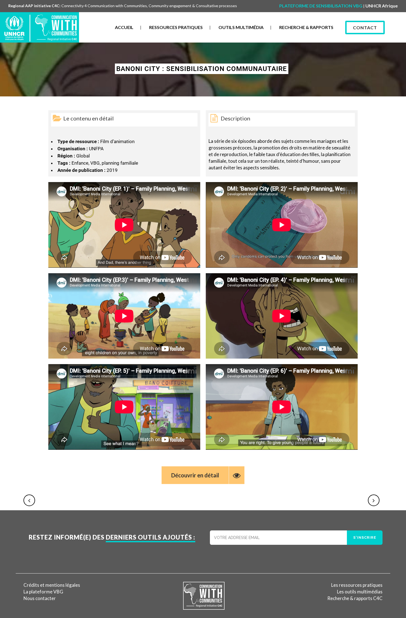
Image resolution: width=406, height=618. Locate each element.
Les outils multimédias (360, 592)
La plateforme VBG (43, 592)
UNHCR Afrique (381, 5)
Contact (365, 27)
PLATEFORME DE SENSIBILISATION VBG (320, 5)
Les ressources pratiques (357, 585)
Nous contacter (39, 598)
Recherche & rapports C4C (355, 598)
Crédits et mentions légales (51, 585)
